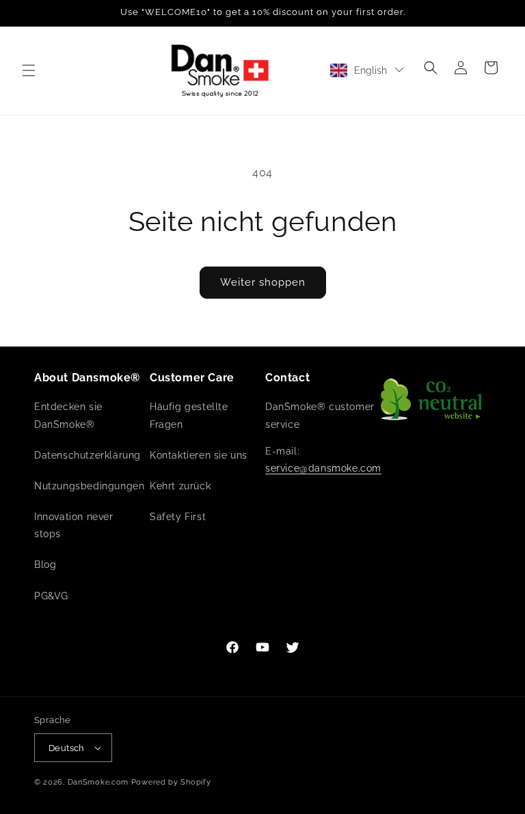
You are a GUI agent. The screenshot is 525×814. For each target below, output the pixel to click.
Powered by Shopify (171, 782)
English (370, 70)
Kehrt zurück (180, 485)
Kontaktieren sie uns (198, 455)
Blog (45, 564)
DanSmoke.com (98, 782)
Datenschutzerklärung (87, 455)
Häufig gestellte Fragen (189, 415)
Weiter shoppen (263, 282)
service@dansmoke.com (323, 468)
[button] (29, 70)
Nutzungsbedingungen (89, 485)
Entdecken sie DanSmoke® (68, 415)
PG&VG (51, 596)
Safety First (178, 516)
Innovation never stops (73, 525)
